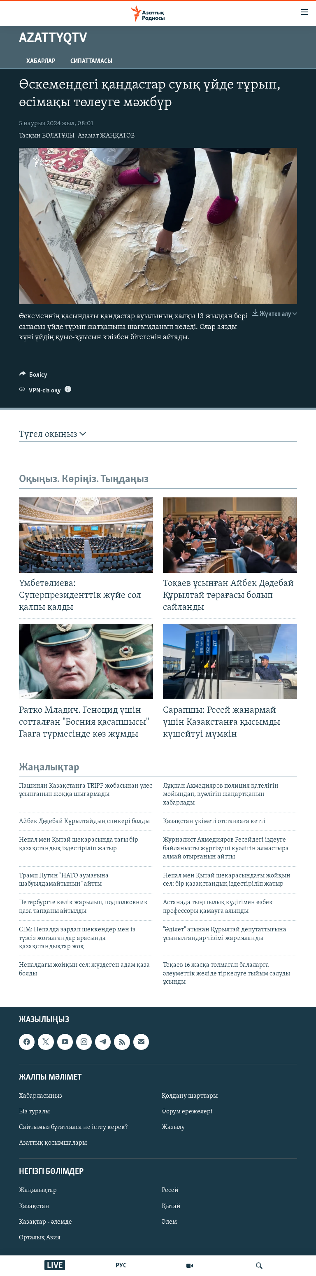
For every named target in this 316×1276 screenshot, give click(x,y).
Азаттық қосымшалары (53, 1143)
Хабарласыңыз (40, 1095)
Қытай (171, 1206)
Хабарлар (41, 61)
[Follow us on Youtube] (65, 1042)
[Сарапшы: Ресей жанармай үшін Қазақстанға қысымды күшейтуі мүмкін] (230, 661)
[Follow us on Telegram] (103, 1042)
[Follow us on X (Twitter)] (45, 1042)
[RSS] (122, 1042)
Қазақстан (34, 1206)
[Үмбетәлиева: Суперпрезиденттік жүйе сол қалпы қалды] (86, 535)
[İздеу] (259, 1265)
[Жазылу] (141, 1042)
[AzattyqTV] (189, 1265)
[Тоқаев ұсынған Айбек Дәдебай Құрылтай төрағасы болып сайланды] (230, 535)
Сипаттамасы (91, 61)
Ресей (170, 1190)
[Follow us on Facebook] (27, 1042)
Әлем (169, 1221)
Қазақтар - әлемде (45, 1221)
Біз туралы (34, 1111)
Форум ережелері (187, 1111)
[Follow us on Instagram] (84, 1042)
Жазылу (173, 1127)
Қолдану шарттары (190, 1095)
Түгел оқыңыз (49, 434)
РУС (121, 1265)
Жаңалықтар (38, 1190)
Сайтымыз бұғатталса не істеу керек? (73, 1127)
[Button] (33, 377)
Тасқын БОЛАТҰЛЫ (46, 136)
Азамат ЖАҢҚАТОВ (106, 136)
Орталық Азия (39, 1237)
